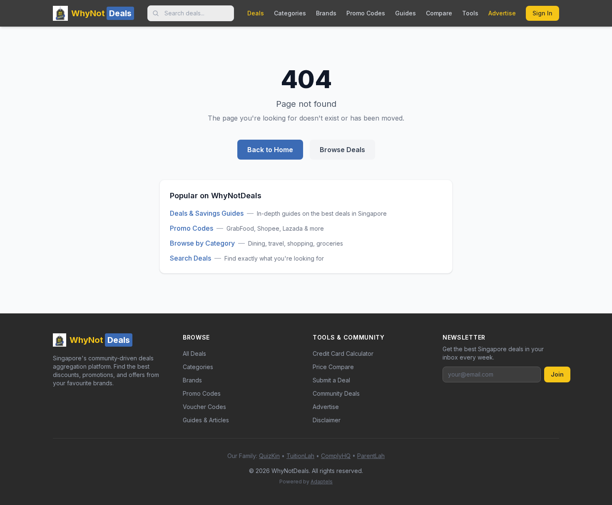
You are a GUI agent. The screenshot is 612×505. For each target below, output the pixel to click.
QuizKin (269, 455)
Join (557, 374)
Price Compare (333, 366)
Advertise (502, 13)
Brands (326, 13)
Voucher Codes (204, 406)
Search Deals (190, 258)
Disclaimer (327, 420)
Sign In (542, 13)
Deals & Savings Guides (207, 213)
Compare (439, 13)
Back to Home (270, 149)
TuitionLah (300, 455)
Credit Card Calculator (343, 353)
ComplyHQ (336, 455)
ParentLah (371, 455)
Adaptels (322, 481)
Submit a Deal (331, 380)
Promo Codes (365, 13)
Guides (405, 13)
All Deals (194, 353)
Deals (255, 13)
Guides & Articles (206, 420)
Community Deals (336, 393)
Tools (470, 13)
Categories (290, 13)
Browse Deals (342, 149)
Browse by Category (202, 243)
